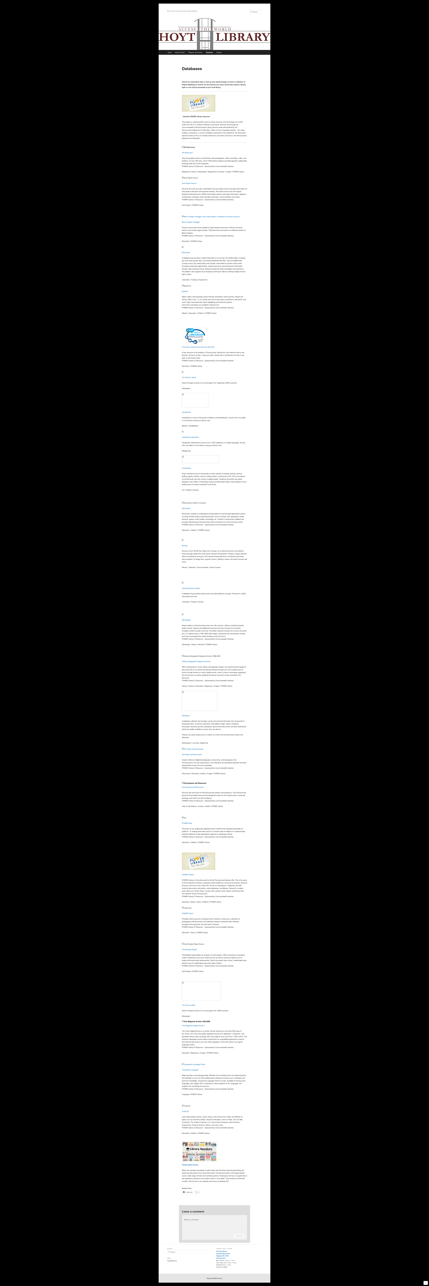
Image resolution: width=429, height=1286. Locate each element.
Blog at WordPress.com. (214, 1278)
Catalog (218, 52)
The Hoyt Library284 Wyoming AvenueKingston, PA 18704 (223, 1253)
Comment (239, 1236)
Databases (209, 52)
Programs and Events (195, 52)
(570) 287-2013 (221, 1258)
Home (169, 52)
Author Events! (180, 52)
